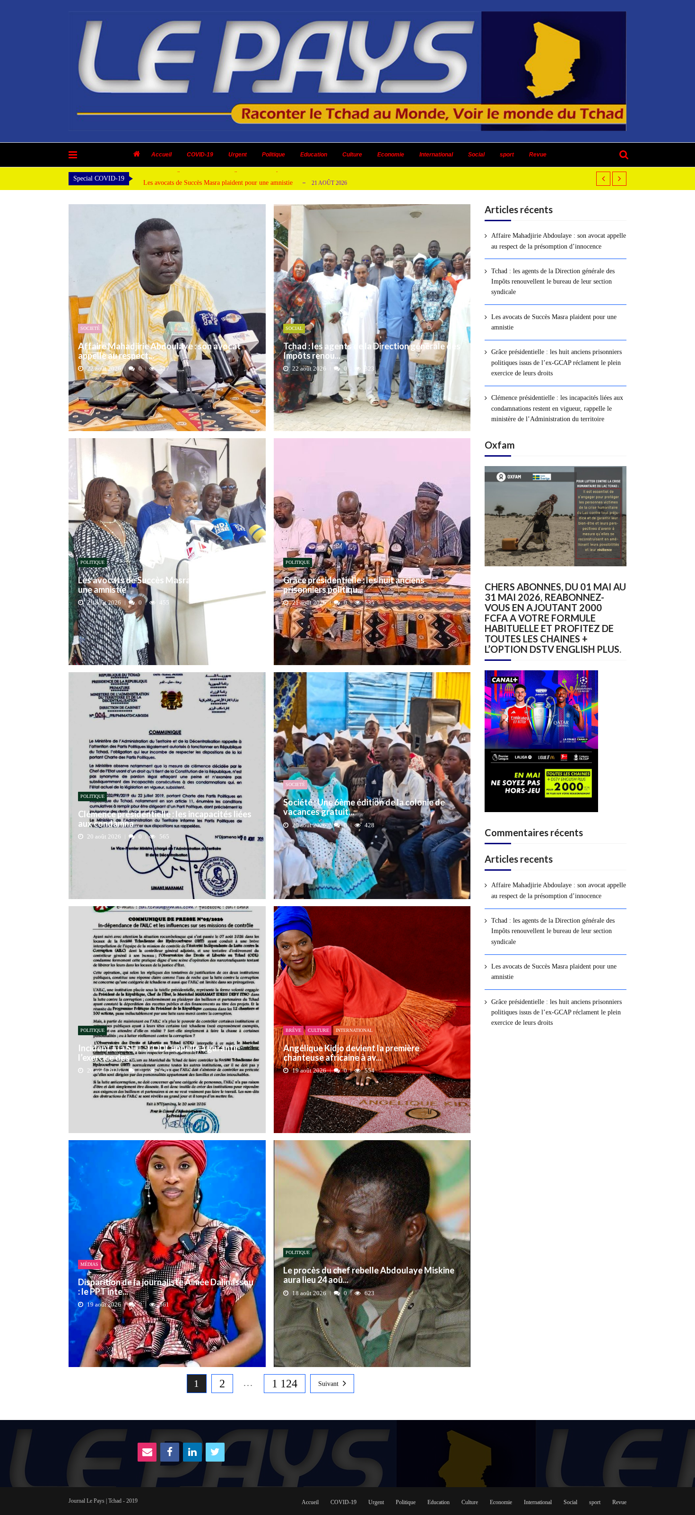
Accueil (161, 154)
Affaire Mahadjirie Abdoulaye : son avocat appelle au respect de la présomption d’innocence (558, 241)
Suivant (328, 1383)
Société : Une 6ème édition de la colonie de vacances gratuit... (364, 807)
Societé (90, 328)
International (436, 154)
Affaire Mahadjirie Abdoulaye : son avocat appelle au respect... (159, 351)
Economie (390, 154)
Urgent (237, 154)
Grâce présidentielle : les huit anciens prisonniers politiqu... (354, 585)
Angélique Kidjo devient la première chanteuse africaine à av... (351, 1053)
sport (507, 154)
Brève (293, 1030)
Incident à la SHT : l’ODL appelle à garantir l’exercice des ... (158, 1053)
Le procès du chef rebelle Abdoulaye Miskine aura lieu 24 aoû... (368, 1275)
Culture (352, 154)
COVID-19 (200, 154)
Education (313, 154)
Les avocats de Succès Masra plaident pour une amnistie (160, 585)
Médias (89, 1264)
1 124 (284, 1383)
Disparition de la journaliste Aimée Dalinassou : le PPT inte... (165, 1287)
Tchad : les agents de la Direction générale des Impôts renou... (371, 351)
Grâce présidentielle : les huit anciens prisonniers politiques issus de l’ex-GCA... (250, 182)
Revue (538, 154)
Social (476, 154)
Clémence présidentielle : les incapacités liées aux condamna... (165, 819)
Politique (273, 154)
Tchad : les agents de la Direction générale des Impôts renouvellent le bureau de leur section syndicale (553, 282)
